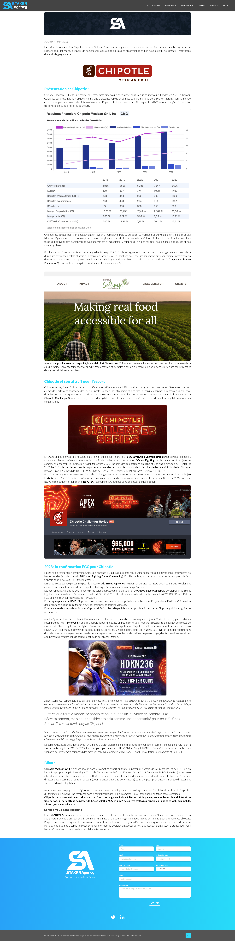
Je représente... (162, 865)
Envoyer (155, 903)
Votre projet (123, 885)
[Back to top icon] (188, 935)
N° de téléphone (162, 855)
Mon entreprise (124, 865)
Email (121, 855)
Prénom (122, 845)
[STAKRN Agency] (14, 5)
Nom (157, 845)
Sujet (121, 875)
